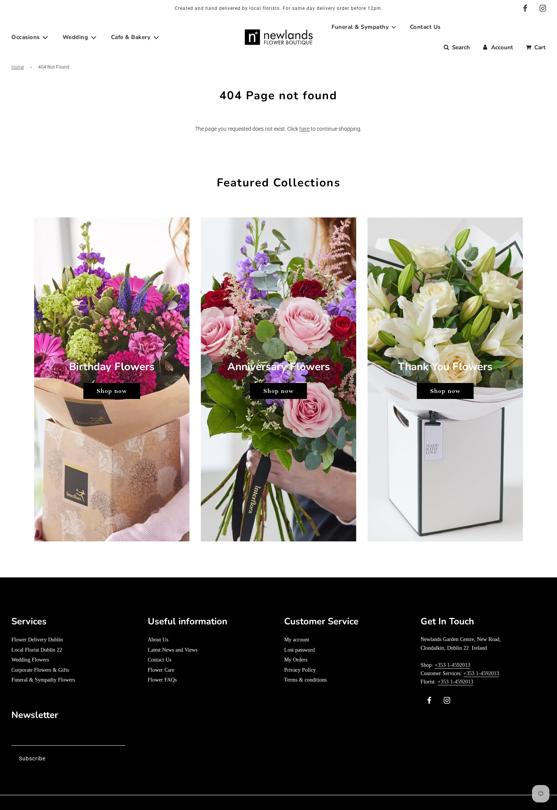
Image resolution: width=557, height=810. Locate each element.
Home (17, 67)
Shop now (112, 391)
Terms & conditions (305, 680)
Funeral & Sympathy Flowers (43, 680)
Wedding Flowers (30, 660)
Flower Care (161, 670)
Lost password (299, 650)
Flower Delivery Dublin (37, 640)
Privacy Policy (300, 670)
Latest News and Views (172, 650)
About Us (158, 640)
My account (296, 640)
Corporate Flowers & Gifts (40, 670)
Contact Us (159, 660)
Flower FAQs (162, 680)
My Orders (295, 660)
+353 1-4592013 (452, 665)
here (304, 129)
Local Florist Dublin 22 (36, 650)
